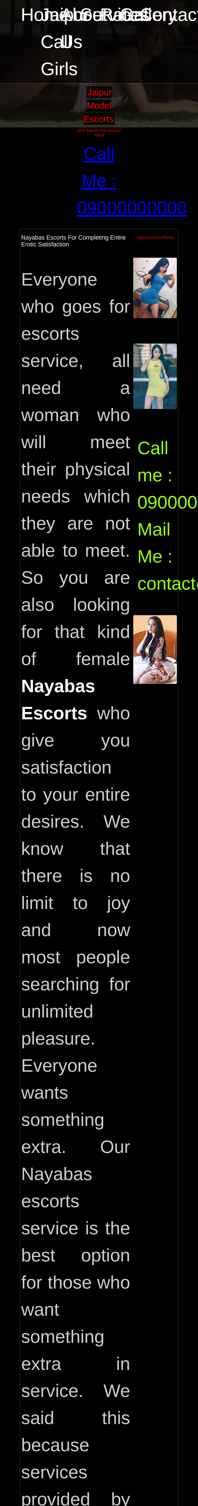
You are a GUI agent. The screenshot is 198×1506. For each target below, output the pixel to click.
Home (13, 21)
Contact (161, 21)
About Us (62, 41)
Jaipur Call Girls (38, 62)
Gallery (136, 21)
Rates (112, 21)
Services (87, 21)
